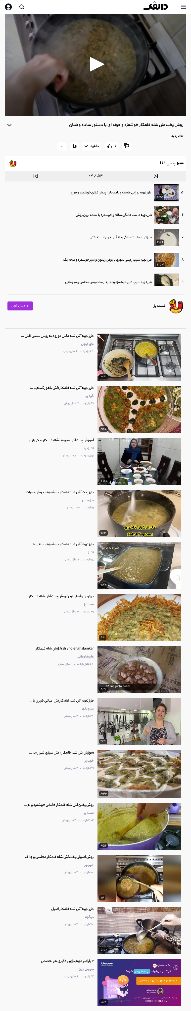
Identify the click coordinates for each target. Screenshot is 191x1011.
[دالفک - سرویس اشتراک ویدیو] (159, 7)
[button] (95, 64)
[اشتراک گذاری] (74, 146)
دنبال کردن (18, 305)
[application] (95, 65)
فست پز (160, 306)
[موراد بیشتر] (62, 146)
